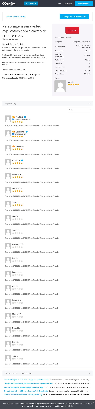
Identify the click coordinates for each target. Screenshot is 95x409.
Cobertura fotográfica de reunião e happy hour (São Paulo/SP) (26, 380)
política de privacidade (64, 406)
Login (59, 3)
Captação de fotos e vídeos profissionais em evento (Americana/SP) (28, 383)
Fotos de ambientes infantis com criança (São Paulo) (23, 395)
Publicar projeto (83, 3)
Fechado (72, 30)
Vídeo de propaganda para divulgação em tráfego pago (23, 387)
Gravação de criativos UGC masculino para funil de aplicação (26, 391)
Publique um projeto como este (74, 16)
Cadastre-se (68, 3)
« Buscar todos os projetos (15, 16)
